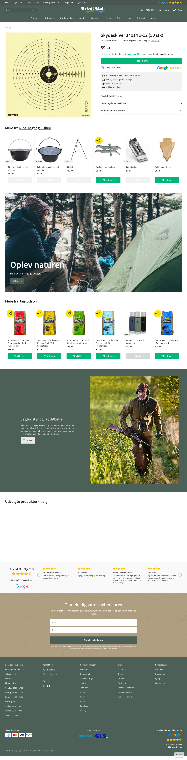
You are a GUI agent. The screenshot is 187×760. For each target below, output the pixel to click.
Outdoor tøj (50, 18)
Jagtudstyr (95, 18)
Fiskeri (108, 18)
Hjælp (157, 678)
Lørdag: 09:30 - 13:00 (13, 711)
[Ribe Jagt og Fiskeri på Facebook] (48, 686)
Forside (8, 28)
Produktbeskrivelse (111, 96)
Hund (129, 18)
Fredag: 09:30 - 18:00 (13, 706)
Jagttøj (82, 18)
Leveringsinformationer (114, 103)
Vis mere (17, 280)
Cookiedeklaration (125, 697)
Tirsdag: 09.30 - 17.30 (14, 692)
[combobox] (21, 10)
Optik (119, 18)
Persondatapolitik (125, 692)
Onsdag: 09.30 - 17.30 (14, 697)
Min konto (159, 669)
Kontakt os (122, 669)
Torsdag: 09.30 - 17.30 (14, 701)
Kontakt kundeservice (113, 110)
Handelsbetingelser (126, 687)
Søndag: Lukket (11, 715)
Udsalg (153, 18)
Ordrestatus (160, 674)
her (90, 648)
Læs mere (155, 40)
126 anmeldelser (26, 580)
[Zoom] (48, 75)
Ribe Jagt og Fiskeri (35, 128)
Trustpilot (122, 683)
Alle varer (35, 18)
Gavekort (141, 18)
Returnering (160, 683)
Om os (120, 674)
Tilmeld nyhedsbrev (93, 640)
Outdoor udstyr (67, 18)
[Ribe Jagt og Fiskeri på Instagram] (44, 686)
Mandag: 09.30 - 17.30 (14, 688)
